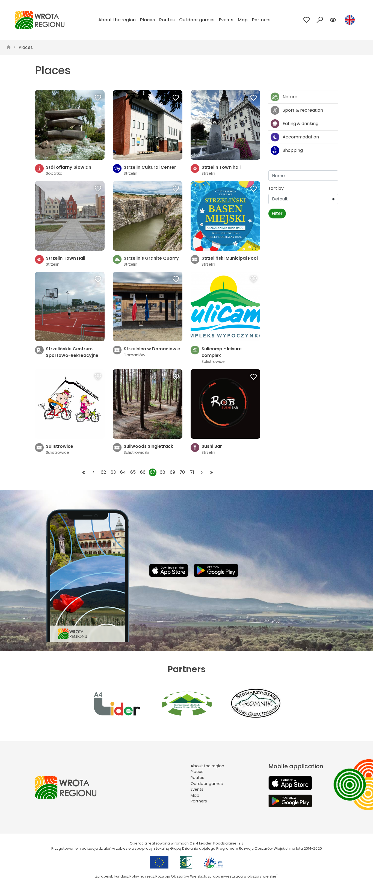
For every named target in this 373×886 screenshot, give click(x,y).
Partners (261, 20)
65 (133, 472)
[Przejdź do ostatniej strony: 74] (211, 472)
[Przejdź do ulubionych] (306, 20)
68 (162, 472)
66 (143, 472)
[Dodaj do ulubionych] (98, 98)
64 (123, 472)
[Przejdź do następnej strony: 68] (202, 472)
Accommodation (301, 137)
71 (192, 472)
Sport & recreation (303, 110)
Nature (290, 97)
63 (113, 472)
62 (103, 472)
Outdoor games (197, 20)
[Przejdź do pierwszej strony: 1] (83, 472)
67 (152, 472)
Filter (277, 213)
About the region (117, 20)
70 (182, 472)
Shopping (293, 150)
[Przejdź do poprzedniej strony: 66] (93, 472)
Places (147, 20)
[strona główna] (9, 47)
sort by (276, 188)
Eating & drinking (300, 123)
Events (226, 20)
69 (172, 472)
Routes (167, 20)
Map (243, 20)
